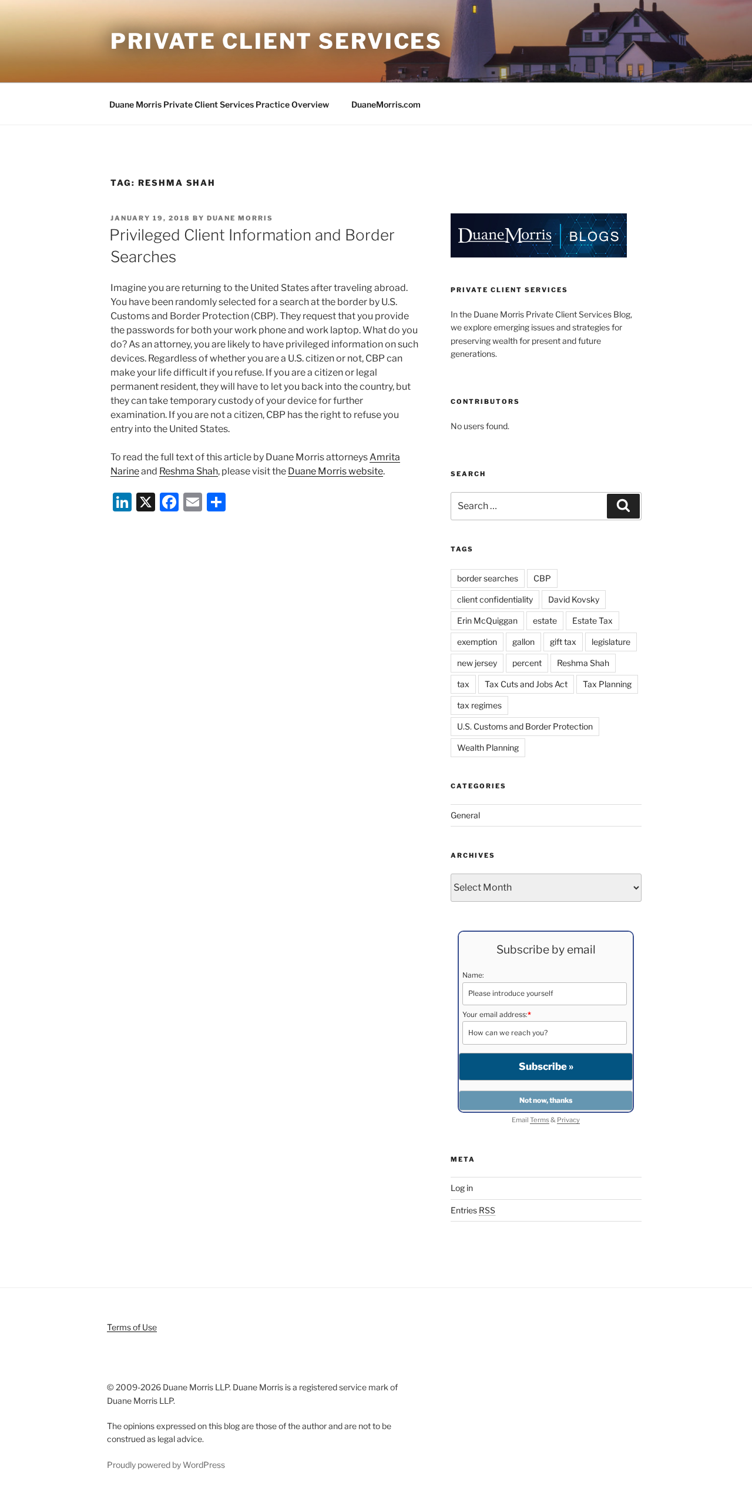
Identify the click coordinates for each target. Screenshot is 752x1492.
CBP (542, 578)
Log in (462, 1188)
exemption (477, 642)
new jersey (477, 663)
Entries (473, 1210)
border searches (487, 578)
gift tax (563, 642)
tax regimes (479, 705)
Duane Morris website (335, 471)
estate (545, 620)
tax (463, 684)
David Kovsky (573, 599)
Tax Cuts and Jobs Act (526, 684)
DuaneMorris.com (386, 104)
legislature (611, 642)
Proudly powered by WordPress (166, 1465)
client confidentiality (495, 599)
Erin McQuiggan (487, 620)
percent (527, 663)
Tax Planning (607, 684)
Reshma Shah (188, 471)
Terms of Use (132, 1327)
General (465, 815)
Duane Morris (240, 218)
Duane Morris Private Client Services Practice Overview (219, 104)
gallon (523, 642)
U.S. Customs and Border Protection (525, 726)
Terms (539, 1120)
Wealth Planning (488, 747)
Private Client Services (276, 41)
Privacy (568, 1120)
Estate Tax (592, 620)
